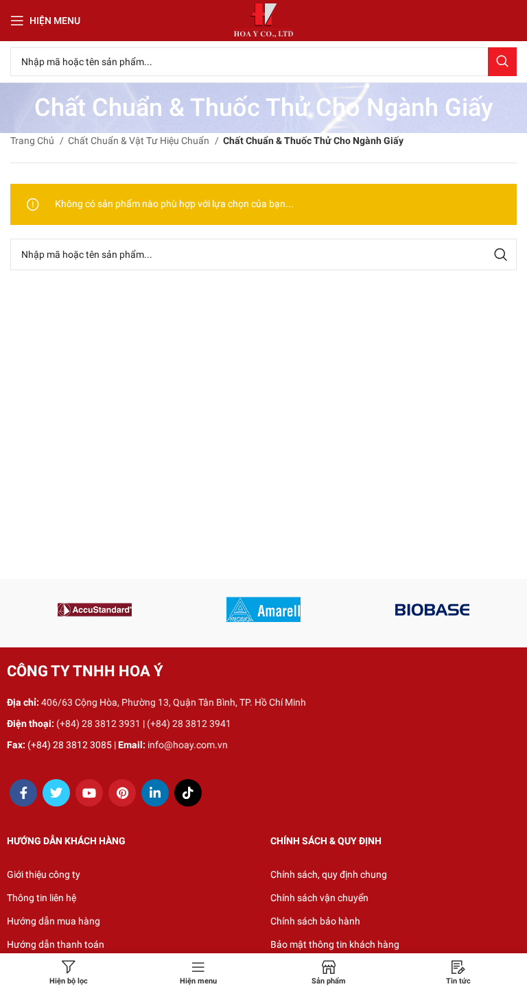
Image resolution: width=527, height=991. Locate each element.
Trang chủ (33, 140)
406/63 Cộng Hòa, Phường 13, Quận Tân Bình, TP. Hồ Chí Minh (173, 702)
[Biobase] (432, 610)
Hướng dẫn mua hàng (53, 921)
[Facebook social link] (23, 793)
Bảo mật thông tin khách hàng (334, 944)
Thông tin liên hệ (41, 897)
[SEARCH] (502, 61)
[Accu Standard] (94, 610)
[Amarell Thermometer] (263, 610)
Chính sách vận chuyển (319, 897)
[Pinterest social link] (122, 793)
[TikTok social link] (188, 793)
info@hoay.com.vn (188, 744)
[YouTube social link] (89, 793)
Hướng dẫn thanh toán (55, 944)
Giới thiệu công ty (43, 874)
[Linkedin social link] (155, 793)
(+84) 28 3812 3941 (189, 723)
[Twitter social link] (56, 793)
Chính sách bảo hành (315, 921)
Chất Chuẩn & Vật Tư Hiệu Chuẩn (139, 140)
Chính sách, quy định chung (328, 874)
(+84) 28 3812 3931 (98, 723)
